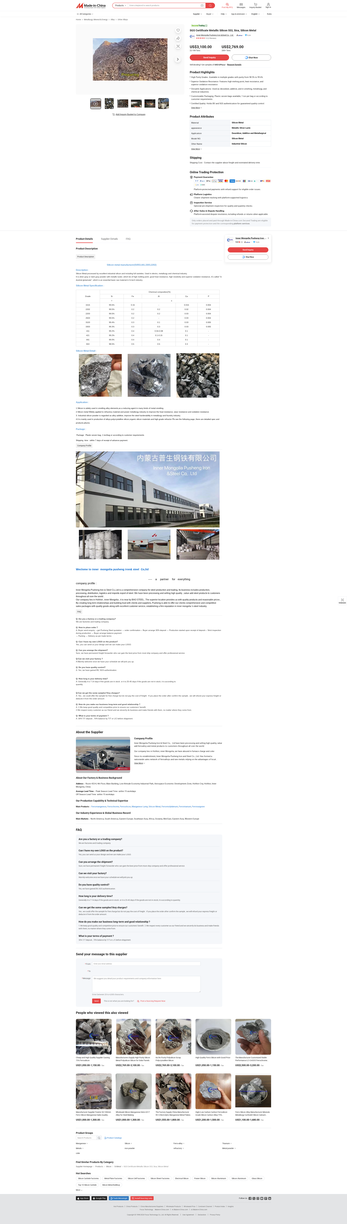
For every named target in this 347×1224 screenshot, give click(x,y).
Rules (269, 14)
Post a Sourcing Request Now (151, 1001)
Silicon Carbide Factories (88, 1178)
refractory (178, 1148)
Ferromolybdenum (170, 806)
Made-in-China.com (162, 1209)
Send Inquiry (209, 57)
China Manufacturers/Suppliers (151, 1206)
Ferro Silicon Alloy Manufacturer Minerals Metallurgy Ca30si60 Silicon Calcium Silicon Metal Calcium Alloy (252, 1115)
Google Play (99, 1198)
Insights (231, 1206)
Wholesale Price (189, 1206)
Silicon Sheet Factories (160, 1178)
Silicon (128, 1143)
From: (88, 964)
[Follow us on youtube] (261, 1198)
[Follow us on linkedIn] (269, 1198)
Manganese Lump (140, 806)
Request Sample (234, 64)
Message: (87, 978)
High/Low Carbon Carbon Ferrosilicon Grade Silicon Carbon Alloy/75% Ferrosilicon (211, 1115)
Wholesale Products (173, 1206)
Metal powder (228, 1148)
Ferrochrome (113, 806)
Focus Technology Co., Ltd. (155, 1215)
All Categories (85, 14)
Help (223, 14)
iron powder (130, 1148)
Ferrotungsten (198, 806)
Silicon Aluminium (218, 1178)
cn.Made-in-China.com (199, 1209)
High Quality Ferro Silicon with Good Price (212, 1057)
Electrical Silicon (182, 1178)
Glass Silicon (257, 1178)
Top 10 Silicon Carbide (87, 1185)
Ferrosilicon (125, 806)
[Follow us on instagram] (257, 1198)
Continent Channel (205, 1206)
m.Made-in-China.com (180, 1209)
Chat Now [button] (253, 57)
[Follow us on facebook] (250, 1198)
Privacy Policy (215, 1215)
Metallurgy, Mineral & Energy (96, 19)
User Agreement (188, 1215)
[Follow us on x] (254, 1198)
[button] (202, 5)
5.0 (239, 242)
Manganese (81, 1143)
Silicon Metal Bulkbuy (111, 1185)
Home (78, 19)
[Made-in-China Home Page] (90, 5)
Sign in (268, 7)
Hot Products (118, 1206)
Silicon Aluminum (239, 1178)
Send (96, 1001)
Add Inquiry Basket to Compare (130, 114)
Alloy (113, 19)
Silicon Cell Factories (136, 1178)
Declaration (202, 1215)
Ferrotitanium (185, 806)
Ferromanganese (98, 806)
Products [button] (119, 5)
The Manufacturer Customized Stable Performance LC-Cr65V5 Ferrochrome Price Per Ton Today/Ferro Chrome (251, 1060)
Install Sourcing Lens (143, 1198)
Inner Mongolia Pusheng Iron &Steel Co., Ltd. (215, 35)
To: (89, 971)
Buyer (208, 14)
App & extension (238, 14)
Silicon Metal (155, 806)
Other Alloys (123, 19)
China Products (132, 1206)
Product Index (220, 1206)
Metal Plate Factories (113, 1178)
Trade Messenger (118, 1198)
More (78, 1190)
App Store (82, 1198)
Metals (79, 1148)
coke (78, 1153)
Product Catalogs (114, 1138)
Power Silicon (199, 1178)
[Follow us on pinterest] (265, 1198)
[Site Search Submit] (210, 5)
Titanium (226, 1143)
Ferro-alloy (178, 1143)
